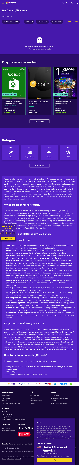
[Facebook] (19, 428)
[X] (22, 428)
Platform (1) (41, 21)
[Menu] (3, 3)
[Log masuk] (76, 3)
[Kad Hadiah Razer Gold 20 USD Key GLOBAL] (39, 80)
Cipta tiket (54, 400)
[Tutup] (73, 441)
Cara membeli (34, 395)
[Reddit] (32, 428)
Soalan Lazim (55, 395)
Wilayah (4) (56, 21)
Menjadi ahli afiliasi (7, 417)
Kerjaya (4, 400)
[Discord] (29, 428)
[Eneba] (11, 2)
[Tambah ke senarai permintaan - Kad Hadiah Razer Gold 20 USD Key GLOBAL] (47, 70)
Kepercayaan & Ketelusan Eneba (11, 403)
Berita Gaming (6, 412)
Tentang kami (6, 395)
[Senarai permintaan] (67, 3)
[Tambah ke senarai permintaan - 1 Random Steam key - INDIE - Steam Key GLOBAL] (73, 70)
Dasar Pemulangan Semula (59, 403)
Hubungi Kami (6, 398)
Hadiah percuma (7, 414)
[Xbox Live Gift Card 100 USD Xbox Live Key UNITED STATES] (14, 80)
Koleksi (32, 398)
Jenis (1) (28, 21)
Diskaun (32, 403)
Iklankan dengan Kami (8, 430)
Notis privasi (10, 459)
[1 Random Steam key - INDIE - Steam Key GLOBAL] (65, 80)
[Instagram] (26, 428)
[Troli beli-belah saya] (72, 3)
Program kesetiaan (36, 400)
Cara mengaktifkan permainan (60, 398)
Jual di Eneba (6, 428)
